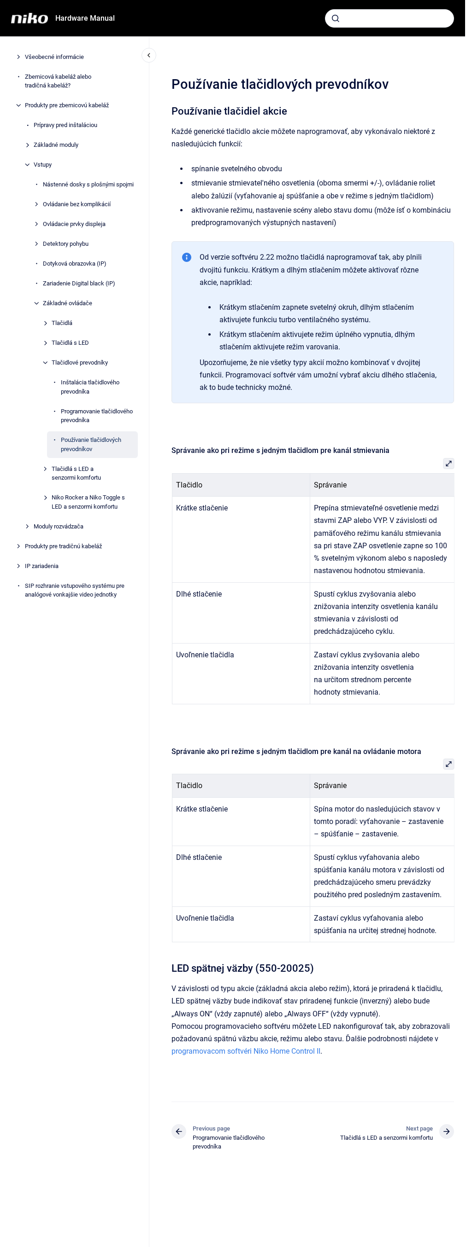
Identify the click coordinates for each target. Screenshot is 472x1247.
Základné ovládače (67, 303)
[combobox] (389, 18)
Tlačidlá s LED (70, 342)
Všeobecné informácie (54, 56)
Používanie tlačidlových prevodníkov (91, 444)
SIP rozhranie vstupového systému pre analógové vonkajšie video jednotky (74, 590)
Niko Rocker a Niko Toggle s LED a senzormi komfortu (88, 502)
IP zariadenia (42, 566)
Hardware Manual (85, 18)
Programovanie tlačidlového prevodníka (97, 416)
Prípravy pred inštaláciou (65, 125)
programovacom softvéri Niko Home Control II (245, 1051)
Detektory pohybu (65, 243)
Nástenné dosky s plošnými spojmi (88, 184)
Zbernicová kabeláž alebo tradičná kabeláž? (58, 81)
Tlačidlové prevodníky (80, 362)
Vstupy (43, 164)
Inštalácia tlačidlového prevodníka (90, 387)
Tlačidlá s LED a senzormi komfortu (76, 473)
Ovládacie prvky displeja (74, 223)
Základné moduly (56, 144)
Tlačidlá (62, 322)
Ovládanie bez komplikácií (77, 204)
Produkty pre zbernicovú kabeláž (67, 105)
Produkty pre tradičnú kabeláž (63, 546)
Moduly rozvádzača (58, 526)
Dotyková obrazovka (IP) (74, 263)
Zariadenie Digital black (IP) (79, 283)
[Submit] (335, 18)
